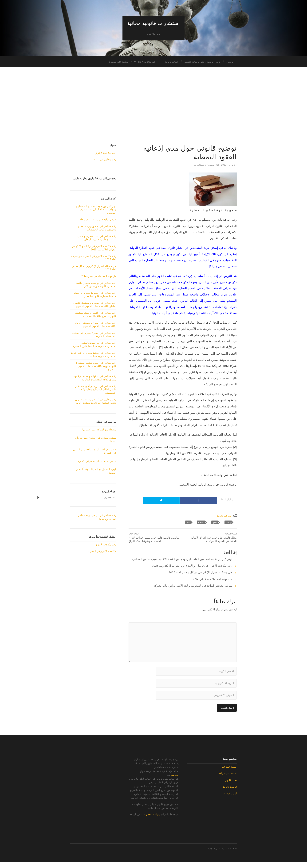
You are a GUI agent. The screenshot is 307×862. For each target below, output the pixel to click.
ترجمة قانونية (230, 786)
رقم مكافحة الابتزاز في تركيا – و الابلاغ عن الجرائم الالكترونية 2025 (192, 565)
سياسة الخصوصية (150, 814)
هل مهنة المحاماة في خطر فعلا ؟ (212, 579)
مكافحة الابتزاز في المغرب (102, 551)
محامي (229, 61)
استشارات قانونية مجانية (153, 23)
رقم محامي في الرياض (104, 159)
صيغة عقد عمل (228, 766)
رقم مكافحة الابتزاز (146, 61)
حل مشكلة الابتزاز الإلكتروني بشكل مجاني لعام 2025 (200, 572)
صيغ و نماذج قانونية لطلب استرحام (97, 219)
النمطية (201, 522)
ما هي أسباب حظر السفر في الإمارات (96, 461)
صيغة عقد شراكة (228, 773)
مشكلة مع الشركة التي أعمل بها (99, 429)
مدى (188, 522)
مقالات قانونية (224, 515)
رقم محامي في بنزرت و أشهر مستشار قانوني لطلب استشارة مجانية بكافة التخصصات (95, 389)
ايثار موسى (213, 165)
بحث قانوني (230, 780)
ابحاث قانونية (171, 61)
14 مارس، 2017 (229, 165)
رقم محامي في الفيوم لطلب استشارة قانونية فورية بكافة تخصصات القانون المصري (96, 366)
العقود (214, 522)
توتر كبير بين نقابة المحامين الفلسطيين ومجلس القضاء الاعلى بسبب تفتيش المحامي (182, 559)
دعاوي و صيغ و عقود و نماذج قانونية (202, 61)
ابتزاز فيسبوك (229, 793)
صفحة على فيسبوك (118, 61)
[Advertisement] (153, 105)
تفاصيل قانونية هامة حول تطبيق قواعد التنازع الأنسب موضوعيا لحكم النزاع (154, 538)
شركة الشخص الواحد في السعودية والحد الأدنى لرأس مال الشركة (193, 585)
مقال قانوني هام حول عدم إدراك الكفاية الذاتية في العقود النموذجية (214, 538)
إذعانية (228, 522)
